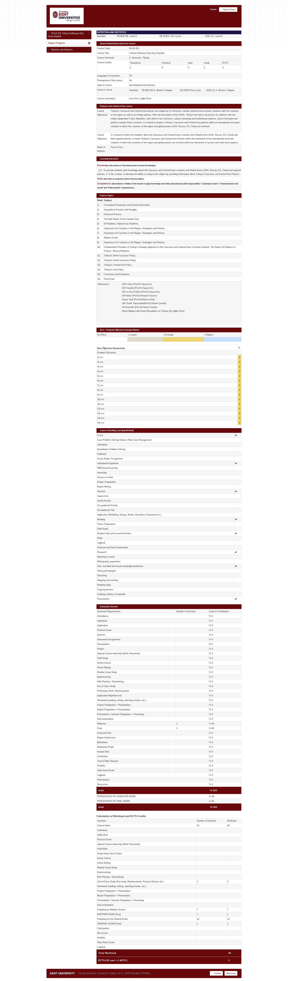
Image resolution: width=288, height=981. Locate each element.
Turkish (213, 9)
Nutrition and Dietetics (62, 49)
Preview (217, 973)
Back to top (231, 973)
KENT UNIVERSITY (62, 973)
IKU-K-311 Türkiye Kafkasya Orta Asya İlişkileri (66, 35)
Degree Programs (56, 43)
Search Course (229, 10)
